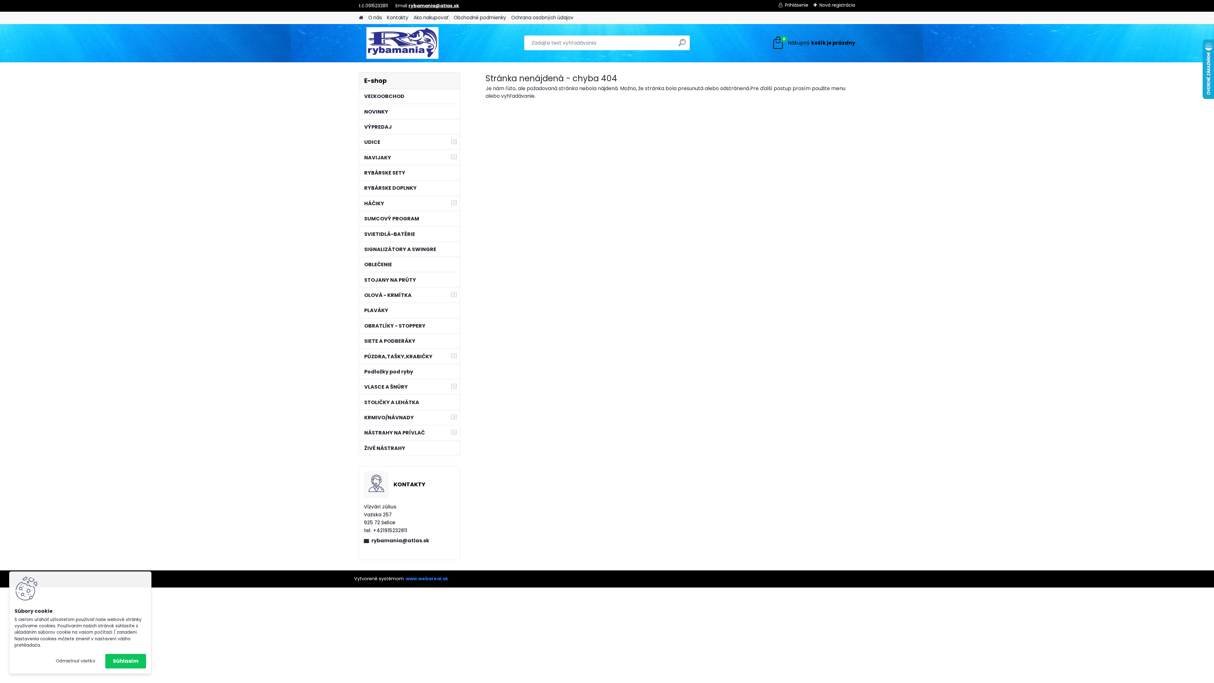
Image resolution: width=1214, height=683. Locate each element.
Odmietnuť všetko (75, 661)
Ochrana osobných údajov (542, 17)
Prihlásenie (796, 5)
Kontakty (397, 17)
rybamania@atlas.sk (433, 6)
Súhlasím (125, 661)
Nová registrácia (837, 5)
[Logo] (402, 43)
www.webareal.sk (427, 578)
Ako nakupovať (431, 17)
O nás (375, 17)
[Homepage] (361, 18)
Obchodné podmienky (480, 17)
